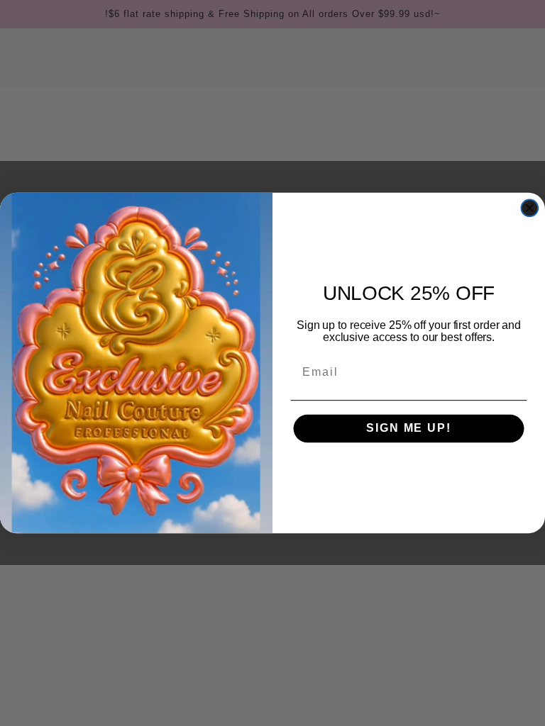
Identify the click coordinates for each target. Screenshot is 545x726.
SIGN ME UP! (408, 429)
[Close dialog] (530, 208)
